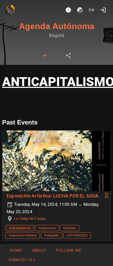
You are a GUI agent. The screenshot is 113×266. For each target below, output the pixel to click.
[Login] (103, 10)
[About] (68, 10)
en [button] (92, 10)
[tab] (44, 55)
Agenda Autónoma (56, 26)
